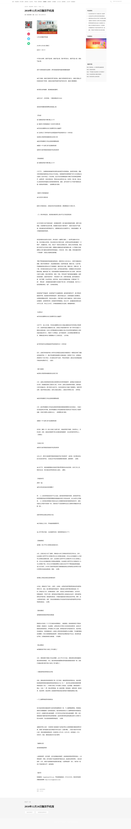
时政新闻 (17, 1)
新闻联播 (40, 1)
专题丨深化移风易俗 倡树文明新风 (94, 74)
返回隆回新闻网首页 (42, 812)
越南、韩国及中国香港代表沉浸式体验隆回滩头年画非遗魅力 (96, 30)
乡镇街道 (26, 1)
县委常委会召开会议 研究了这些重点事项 (96, 18)
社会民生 (31, 1)
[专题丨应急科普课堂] (96, 43)
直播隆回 (49, 1)
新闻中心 (35, 6)
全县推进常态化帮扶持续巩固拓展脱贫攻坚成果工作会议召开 (96, 16)
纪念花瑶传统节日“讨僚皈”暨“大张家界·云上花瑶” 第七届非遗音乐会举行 (96, 13)
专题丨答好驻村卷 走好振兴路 (93, 76)
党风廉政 (54, 1)
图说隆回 (73, 1)
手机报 (35, 1)
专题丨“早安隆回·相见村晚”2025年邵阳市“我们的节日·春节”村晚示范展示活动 (96, 71)
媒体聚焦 (64, 1)
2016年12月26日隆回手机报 (39, 806)
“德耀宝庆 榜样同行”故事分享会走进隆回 (96, 20)
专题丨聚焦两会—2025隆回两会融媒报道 (95, 67)
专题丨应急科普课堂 (91, 69)
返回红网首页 (29, 812)
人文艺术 (68, 1)
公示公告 (59, 1)
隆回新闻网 (31, 6)
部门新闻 (22, 1)
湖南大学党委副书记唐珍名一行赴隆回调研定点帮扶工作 (96, 25)
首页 (13, 1)
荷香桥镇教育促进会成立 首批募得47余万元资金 (96, 23)
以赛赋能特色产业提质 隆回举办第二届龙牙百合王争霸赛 (96, 27)
